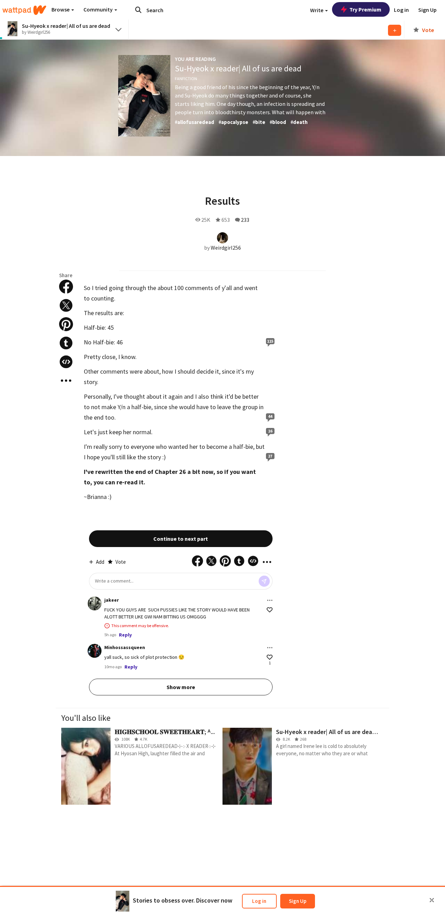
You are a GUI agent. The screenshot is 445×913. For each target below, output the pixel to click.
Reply (125, 635)
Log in (259, 901)
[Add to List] (394, 30)
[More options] (269, 600)
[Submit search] (138, 9)
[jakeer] (95, 603)
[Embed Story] (66, 362)
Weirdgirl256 (226, 247)
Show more (181, 687)
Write (317, 10)
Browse (61, 9)
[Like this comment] (270, 610)
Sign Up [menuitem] (427, 9)
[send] (264, 581)
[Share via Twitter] (66, 305)
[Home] (24, 10)
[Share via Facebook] (66, 287)
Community (98, 9)
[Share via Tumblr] (66, 343)
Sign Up (297, 901)
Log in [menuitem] (401, 9)
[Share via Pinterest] (66, 324)
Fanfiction (186, 78)
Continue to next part (180, 538)
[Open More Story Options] (66, 381)
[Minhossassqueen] (95, 651)
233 (245, 219)
